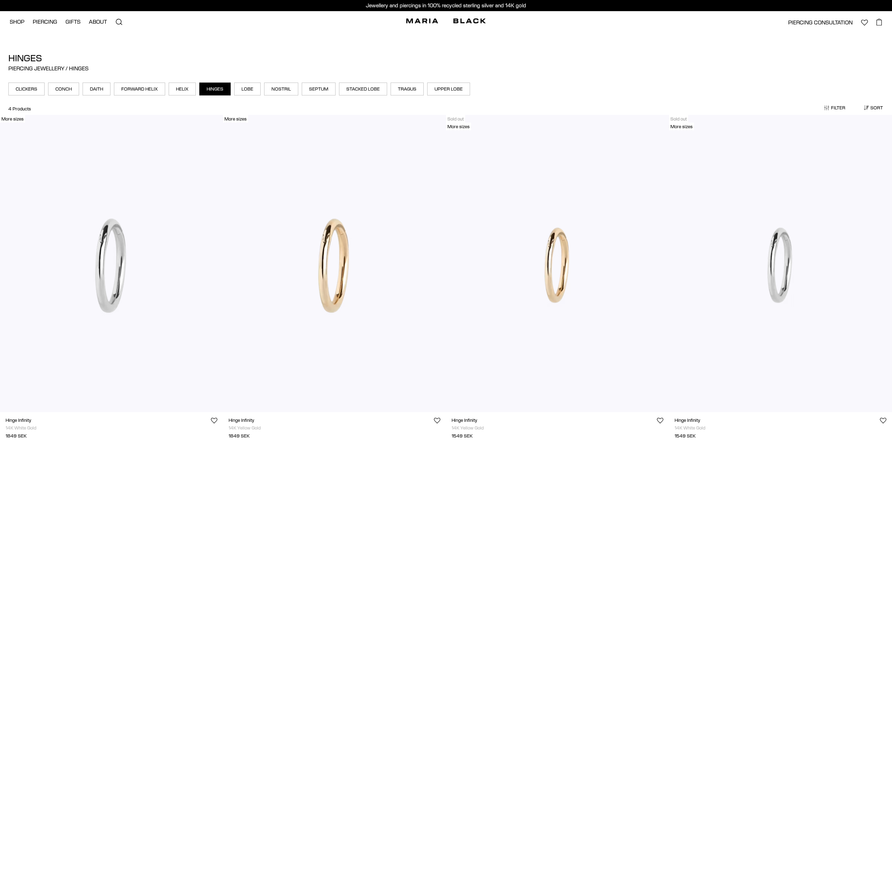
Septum (318, 89)
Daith (96, 89)
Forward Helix (139, 89)
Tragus (407, 89)
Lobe (247, 89)
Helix (182, 89)
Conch (63, 89)
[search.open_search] (118, 21)
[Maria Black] (446, 20)
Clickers (26, 89)
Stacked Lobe (363, 89)
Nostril (281, 89)
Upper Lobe (449, 89)
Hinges (215, 89)
